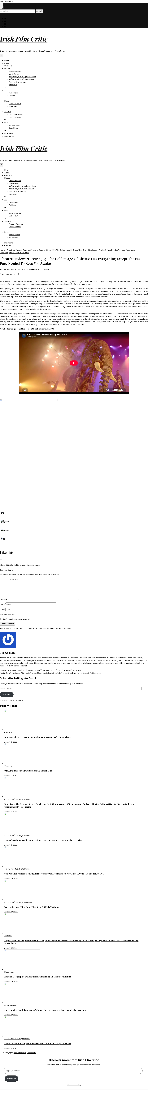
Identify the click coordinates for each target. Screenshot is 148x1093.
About (7, 63)
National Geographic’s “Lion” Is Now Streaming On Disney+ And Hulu (37, 976)
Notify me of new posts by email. (16, 619)
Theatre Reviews (16, 114)
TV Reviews (13, 93)
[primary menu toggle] (1, 55)
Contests (8, 66)
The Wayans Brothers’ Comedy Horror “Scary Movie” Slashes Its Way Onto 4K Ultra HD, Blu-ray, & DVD (54, 873)
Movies (7, 68)
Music (6, 101)
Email (2, 609)
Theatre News (15, 117)
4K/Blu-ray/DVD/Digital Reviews (22, 76)
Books (6, 122)
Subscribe (6, 694)
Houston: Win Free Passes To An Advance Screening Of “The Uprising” (38, 737)
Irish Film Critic (23, 38)
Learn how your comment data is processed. (52, 628)
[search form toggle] (1, 7)
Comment (4, 599)
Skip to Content (6, 1)
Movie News (14, 74)
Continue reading (74, 1085)
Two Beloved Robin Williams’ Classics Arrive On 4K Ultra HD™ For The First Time (43, 840)
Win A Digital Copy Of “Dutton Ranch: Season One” (28, 770)
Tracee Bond (5, 269)
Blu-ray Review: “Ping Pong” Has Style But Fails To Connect (32, 907)
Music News (13, 106)
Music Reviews (15, 103)
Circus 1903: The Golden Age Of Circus (16, 565)
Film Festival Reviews (17, 82)
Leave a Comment (41, 269)
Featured (4, 252)
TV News (12, 95)
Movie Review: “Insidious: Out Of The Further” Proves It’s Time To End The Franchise (45, 1010)
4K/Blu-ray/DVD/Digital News (21, 79)
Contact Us (9, 136)
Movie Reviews (15, 71)
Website (3, 614)
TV (5, 90)
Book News (13, 128)
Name (3, 604)
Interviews (13, 85)
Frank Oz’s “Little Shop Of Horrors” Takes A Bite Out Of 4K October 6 (37, 1043)
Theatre (7, 112)
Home (6, 60)
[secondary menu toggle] (1, 4)
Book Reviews (14, 125)
